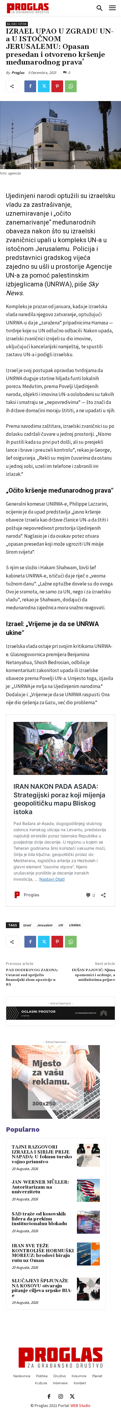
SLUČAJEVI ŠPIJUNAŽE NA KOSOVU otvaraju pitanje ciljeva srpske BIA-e (42, 1288)
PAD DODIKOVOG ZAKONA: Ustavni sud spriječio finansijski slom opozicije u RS (32, 977)
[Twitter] (44, 86)
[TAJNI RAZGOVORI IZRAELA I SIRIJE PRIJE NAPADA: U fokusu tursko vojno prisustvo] (88, 1155)
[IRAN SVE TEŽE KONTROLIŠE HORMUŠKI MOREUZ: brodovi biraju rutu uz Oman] (88, 1254)
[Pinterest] (57, 86)
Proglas (17, 72)
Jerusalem (44, 925)
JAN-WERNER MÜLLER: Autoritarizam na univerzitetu (40, 1187)
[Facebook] (30, 86)
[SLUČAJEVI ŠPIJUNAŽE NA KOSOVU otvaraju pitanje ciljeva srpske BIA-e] (88, 1289)
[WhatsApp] (71, 86)
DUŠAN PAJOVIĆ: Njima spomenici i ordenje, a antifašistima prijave (93, 975)
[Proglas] (28, 8)
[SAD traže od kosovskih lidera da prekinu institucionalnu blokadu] (88, 1222)
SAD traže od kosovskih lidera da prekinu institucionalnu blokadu (39, 1219)
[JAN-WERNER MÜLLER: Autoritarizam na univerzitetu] (88, 1190)
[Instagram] (60, 1397)
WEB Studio (80, 1405)
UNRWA (74, 925)
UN (60, 925)
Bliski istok (17, 24)
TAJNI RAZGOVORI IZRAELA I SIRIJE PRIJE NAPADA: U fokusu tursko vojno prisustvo (42, 1154)
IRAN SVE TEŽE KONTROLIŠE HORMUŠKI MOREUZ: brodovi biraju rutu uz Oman (43, 1253)
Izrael (27, 925)
